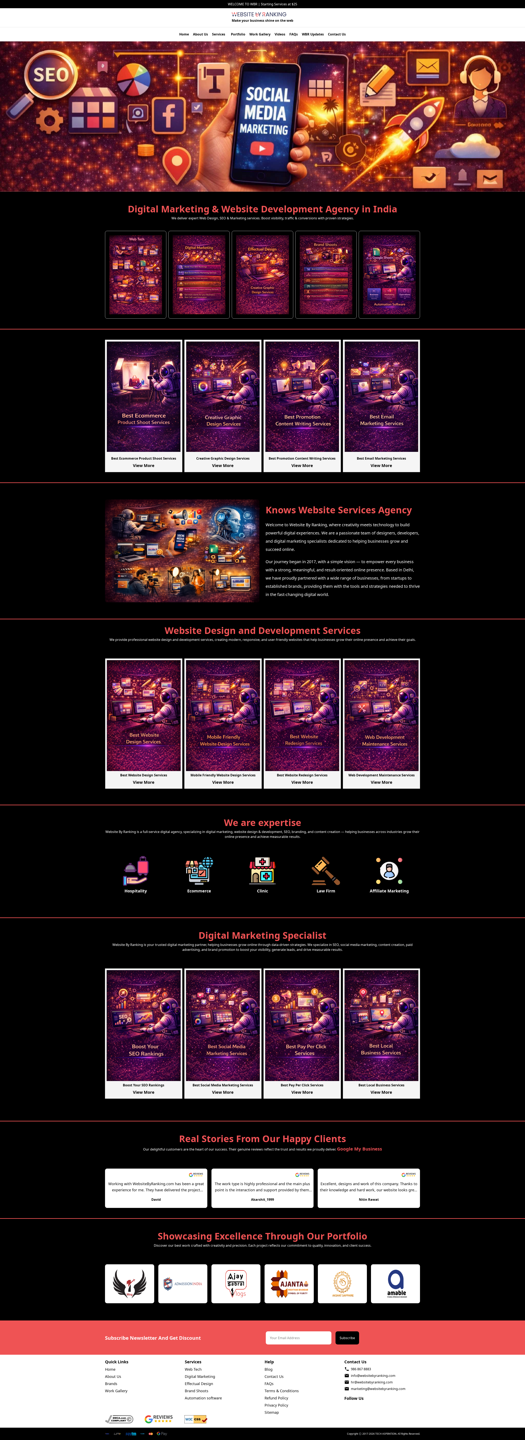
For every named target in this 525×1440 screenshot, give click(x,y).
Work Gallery (259, 34)
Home (184, 34)
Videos (280, 34)
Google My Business (359, 1149)
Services (218, 34)
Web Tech (193, 1369)
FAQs (293, 34)
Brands (111, 1383)
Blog (269, 1369)
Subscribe (347, 1338)
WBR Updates (313, 34)
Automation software (203, 1398)
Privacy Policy (276, 1405)
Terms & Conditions (282, 1390)
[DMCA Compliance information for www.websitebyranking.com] (124, 1419)
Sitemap (272, 1412)
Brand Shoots (196, 1390)
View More (143, 465)
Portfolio (238, 34)
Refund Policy (276, 1398)
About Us (200, 34)
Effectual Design (199, 1383)
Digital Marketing (200, 1376)
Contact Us (337, 34)
